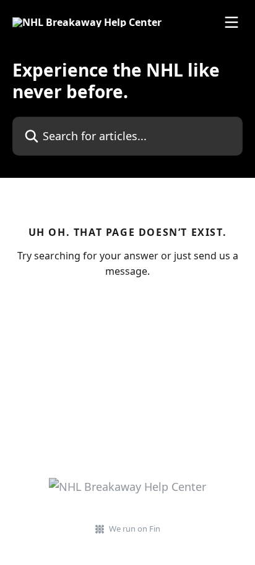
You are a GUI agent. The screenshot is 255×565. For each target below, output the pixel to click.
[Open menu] (231, 22)
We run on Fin (134, 528)
